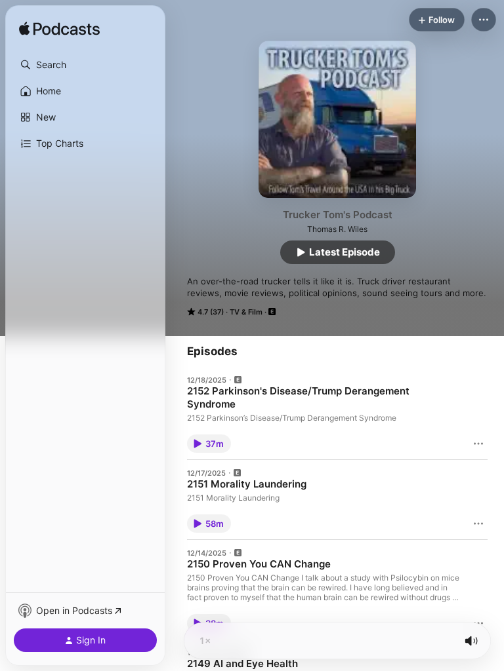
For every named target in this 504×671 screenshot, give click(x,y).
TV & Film (246, 311)
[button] (85, 65)
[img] (59, 29)
